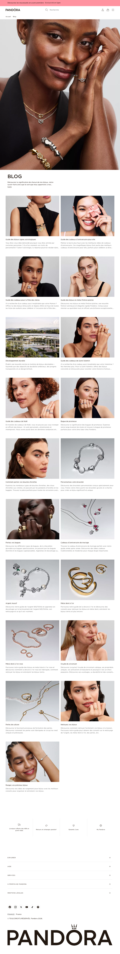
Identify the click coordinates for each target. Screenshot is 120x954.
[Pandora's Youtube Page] (26, 907)
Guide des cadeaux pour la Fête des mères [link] (23, 300)
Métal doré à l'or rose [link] (14, 664)
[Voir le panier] (107, 9)
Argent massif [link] (11, 603)
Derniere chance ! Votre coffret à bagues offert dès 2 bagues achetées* (36, 3)
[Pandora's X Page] (21, 907)
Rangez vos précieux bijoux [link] (17, 785)
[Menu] (113, 9)
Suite (10, 187)
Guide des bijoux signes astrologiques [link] (21, 239)
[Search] (46, 10)
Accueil (8, 16)
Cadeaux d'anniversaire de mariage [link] (75, 542)
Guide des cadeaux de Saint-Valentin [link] (75, 361)
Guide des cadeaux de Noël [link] (16, 421)
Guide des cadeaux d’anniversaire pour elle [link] (78, 239)
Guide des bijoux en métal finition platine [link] (77, 300)
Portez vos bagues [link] (13, 542)
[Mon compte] (102, 9)
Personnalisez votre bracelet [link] (72, 482)
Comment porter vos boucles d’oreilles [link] (21, 482)
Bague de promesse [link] (69, 421)
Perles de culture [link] (12, 724)
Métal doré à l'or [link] (67, 603)
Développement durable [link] (15, 361)
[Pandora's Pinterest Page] (38, 907)
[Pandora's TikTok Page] (32, 907)
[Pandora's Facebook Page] (10, 907)
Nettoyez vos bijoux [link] (69, 724)
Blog (14, 16)
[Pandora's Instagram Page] (15, 907)
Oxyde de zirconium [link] (69, 664)
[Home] (13, 10)
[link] (32, 222)
